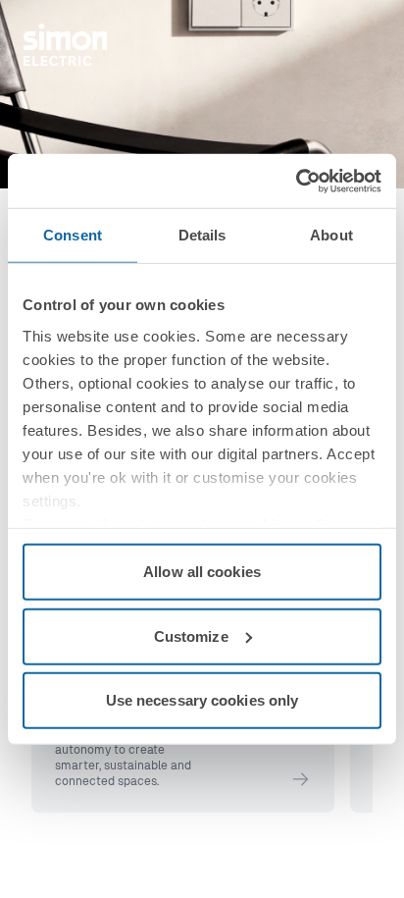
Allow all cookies (202, 571)
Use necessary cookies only (202, 700)
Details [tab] (202, 235)
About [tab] (331, 235)
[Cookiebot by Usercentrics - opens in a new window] (295, 180)
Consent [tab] (72, 235)
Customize (191, 635)
